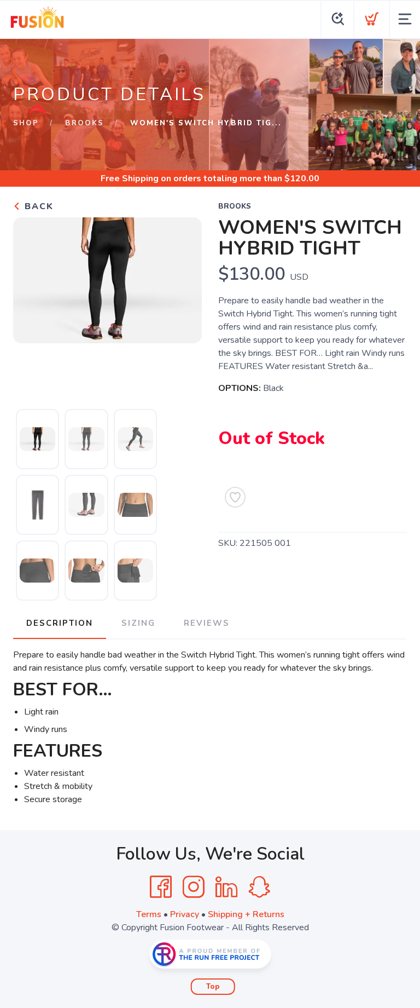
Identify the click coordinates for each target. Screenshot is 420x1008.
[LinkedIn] (226, 887)
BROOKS (84, 123)
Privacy (184, 914)
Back (37, 206)
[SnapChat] (259, 887)
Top (213, 987)
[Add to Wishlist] (235, 497)
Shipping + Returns (246, 914)
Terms (148, 914)
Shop (26, 123)
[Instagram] (193, 887)
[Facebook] (160, 887)
